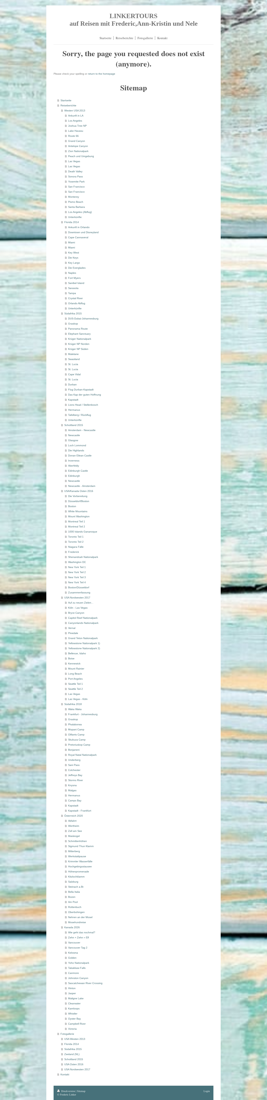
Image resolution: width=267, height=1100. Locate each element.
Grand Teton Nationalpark (83, 638)
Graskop (73, 323)
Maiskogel (74, 836)
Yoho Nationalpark (78, 962)
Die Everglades (77, 267)
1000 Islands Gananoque (82, 531)
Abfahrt (72, 820)
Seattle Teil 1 (75, 683)
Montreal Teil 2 (76, 526)
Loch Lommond (77, 445)
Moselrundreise (77, 922)
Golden (72, 957)
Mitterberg (74, 851)
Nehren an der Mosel (80, 917)
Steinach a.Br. (76, 886)
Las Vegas (74, 161)
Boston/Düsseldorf (78, 587)
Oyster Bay (74, 1018)
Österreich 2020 (73, 815)
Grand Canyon (76, 141)
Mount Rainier (76, 668)
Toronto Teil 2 (76, 541)
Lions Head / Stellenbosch (83, 404)
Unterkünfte (75, 308)
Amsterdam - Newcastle (82, 430)
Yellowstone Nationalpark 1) (84, 643)
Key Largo (74, 262)
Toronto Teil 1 (76, 536)
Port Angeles (75, 678)
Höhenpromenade (78, 871)
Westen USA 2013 (74, 110)
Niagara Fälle (76, 546)
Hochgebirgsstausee (80, 866)
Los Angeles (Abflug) (80, 212)
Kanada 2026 (72, 927)
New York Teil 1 (77, 567)
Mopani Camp (76, 729)
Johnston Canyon (78, 978)
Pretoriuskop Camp (79, 744)
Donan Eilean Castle (80, 455)
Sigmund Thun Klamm (81, 846)
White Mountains (77, 511)
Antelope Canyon (78, 146)
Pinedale (73, 633)
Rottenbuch (74, 907)
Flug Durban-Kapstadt (81, 389)
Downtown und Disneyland (83, 232)
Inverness (73, 460)
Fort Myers (74, 277)
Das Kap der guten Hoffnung (84, 394)
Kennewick (74, 663)
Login (207, 1091)
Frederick (73, 551)
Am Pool (73, 902)
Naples (72, 272)
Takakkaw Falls (77, 967)
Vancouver (74, 942)
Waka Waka (75, 709)
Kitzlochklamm (76, 876)
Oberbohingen (76, 912)
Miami (71, 242)
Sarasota (73, 288)
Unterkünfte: (75, 217)
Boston (72, 506)
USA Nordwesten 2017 (77, 597)
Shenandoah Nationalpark (83, 557)
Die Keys (73, 257)
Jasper (72, 993)
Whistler (72, 1013)
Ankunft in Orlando (79, 227)
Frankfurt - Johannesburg (83, 714)
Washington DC (77, 562)
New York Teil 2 (77, 572)
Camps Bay (74, 800)
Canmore (73, 973)
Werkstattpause (77, 856)
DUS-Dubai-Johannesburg (83, 318)
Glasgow (73, 440)
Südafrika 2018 (73, 704)
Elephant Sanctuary (79, 333)
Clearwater (74, 1003)
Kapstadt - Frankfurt (79, 810)
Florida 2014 (71, 222)
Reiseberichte (68, 105)
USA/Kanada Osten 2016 (78, 491)
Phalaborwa (75, 724)
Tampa (72, 293)
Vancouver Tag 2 (77, 947)
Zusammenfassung (79, 592)
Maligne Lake (76, 998)
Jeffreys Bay (75, 775)
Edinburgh (74, 475)
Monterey (73, 196)
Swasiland (74, 359)
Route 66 (73, 135)
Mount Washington (79, 516)
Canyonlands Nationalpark (83, 622)
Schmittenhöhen (77, 841)
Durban (72, 384)
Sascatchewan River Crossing (85, 983)
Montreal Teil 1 (76, 521)
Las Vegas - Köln (78, 699)
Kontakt (64, 1074)
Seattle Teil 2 (75, 688)
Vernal (71, 628)
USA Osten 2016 (73, 1064)
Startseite (65, 100)
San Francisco (76, 186)
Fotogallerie (67, 1033)
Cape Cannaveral (78, 237)
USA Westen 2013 (74, 1038)
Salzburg (73, 881)
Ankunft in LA (75, 115)
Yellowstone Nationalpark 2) (84, 648)
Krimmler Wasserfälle (80, 861)
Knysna (72, 785)
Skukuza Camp (77, 739)
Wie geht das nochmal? (81, 932)
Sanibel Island (76, 283)
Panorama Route (78, 328)
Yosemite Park (76, 181)
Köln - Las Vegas (78, 607)
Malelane (73, 354)
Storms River (75, 780)
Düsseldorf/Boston (78, 501)
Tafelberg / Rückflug (79, 414)
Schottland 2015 (73, 425)
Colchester (74, 770)
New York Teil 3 (77, 577)
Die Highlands (76, 450)
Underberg (74, 759)
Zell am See (75, 830)
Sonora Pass (75, 176)
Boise (71, 658)
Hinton (72, 988)
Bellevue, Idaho (77, 653)
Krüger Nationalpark (79, 338)
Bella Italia (74, 891)
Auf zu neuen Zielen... (80, 602)
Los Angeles (75, 120)
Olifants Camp (76, 734)
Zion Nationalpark (78, 151)
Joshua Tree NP (77, 125)
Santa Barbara (76, 206)
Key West (73, 252)
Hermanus (74, 409)
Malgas (72, 790)
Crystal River (75, 298)
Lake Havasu (75, 130)
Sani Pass (74, 765)
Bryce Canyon (76, 612)
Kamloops (74, 1008)
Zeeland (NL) (72, 1054)
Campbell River (77, 1023)
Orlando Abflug (76, 303)
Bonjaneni (74, 749)
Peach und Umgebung (81, 156)
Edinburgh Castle (78, 470)
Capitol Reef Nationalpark (83, 617)
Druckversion (68, 1091)
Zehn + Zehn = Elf (78, 937)
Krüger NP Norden (78, 343)
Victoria (72, 1028)
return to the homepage (101, 73)
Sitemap (81, 1091)
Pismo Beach (75, 201)
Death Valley (75, 171)
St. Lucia (73, 364)
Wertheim (73, 825)
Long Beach (75, 673)
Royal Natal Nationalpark (82, 754)
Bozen (71, 896)
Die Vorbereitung (77, 496)
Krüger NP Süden (78, 349)
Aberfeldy (73, 465)
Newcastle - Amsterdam (81, 486)
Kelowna (73, 952)
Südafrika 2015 (73, 313)
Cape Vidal (74, 374)
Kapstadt (73, 399)
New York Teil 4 (77, 582)
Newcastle (74, 435)
